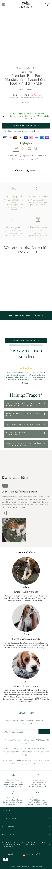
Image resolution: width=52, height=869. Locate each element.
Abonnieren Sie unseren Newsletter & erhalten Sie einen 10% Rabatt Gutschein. (24, 844)
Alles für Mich (29, 68)
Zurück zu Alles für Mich (28, 315)
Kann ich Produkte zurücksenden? (17, 434)
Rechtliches (9, 834)
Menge (26, 102)
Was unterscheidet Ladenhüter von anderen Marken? (24, 444)
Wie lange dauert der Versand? (24, 424)
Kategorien (8, 826)
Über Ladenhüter (11, 818)
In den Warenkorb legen (26, 341)
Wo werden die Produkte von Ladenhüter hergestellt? (23, 404)
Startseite (19, 68)
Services (7, 811)
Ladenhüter (26, 72)
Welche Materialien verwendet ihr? (24, 415)
